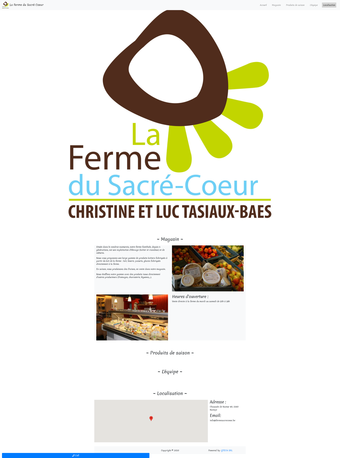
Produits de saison (295, 5)
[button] (25, 113)
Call (76, 455)
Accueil (263, 5)
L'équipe (314, 5)
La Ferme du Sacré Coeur (26, 5)
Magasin (276, 5)
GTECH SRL (227, 450)
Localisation (329, 5)
